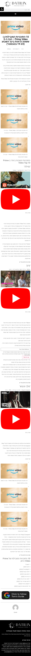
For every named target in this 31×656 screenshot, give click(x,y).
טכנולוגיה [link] (9, 49)
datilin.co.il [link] (25, 643)
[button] (15, 14)
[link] (2, 9)
